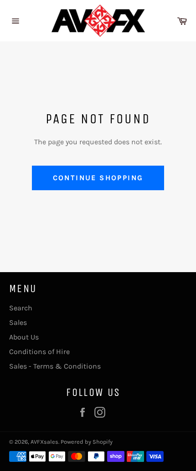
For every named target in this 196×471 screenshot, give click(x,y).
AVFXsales (44, 441)
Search (20, 308)
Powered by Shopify (87, 441)
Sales (18, 322)
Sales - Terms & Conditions (55, 366)
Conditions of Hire (39, 351)
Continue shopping (98, 177)
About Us (24, 337)
